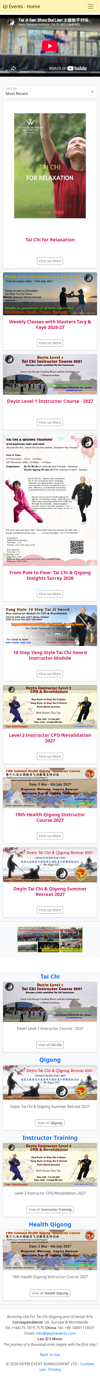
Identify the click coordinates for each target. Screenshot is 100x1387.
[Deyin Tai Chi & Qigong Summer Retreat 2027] (50, 864)
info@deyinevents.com (56, 1333)
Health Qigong (50, 1224)
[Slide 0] (45, 77)
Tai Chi (50, 976)
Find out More (50, 261)
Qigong (50, 1059)
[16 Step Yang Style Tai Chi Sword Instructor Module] (50, 625)
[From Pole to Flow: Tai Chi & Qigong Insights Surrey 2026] (50, 500)
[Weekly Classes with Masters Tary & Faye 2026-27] (50, 293)
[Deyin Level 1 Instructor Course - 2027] (50, 374)
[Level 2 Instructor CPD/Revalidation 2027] (50, 707)
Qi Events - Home (21, 6)
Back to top (50, 1354)
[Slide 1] (54, 77)
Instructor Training (50, 1137)
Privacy (54, 1369)
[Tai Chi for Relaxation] (50, 167)
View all (50, 1045)
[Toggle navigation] (90, 6)
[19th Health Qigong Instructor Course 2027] (50, 788)
